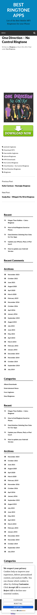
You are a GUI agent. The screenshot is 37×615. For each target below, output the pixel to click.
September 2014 (14, 365)
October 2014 (13, 361)
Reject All (18, 603)
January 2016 (12, 314)
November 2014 (13, 357)
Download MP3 (9, 150)
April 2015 (11, 338)
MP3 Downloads (9, 159)
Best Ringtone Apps (18, 10)
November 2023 (13, 274)
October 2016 (13, 306)
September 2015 (14, 318)
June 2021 (11, 282)
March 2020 (12, 294)
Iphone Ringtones (10, 156)
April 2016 (11, 310)
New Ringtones (10, 49)
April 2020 (11, 290)
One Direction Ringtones (12, 169)
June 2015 (11, 330)
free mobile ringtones (11, 153)
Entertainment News (11, 388)
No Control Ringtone (11, 163)
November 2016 (13, 302)
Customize (18, 600)
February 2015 (13, 346)
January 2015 (12, 350)
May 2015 (11, 334)
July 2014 (11, 369)
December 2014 (13, 354)
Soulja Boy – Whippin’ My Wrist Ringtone (18, 197)
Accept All (18, 607)
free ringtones (9, 392)
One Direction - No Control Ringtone (16, 166)
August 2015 (12, 322)
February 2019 (13, 298)
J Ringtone (12, 47)
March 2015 (12, 342)
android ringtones (10, 147)
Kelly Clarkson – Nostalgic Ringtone (16, 186)
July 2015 (11, 326)
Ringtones (7, 172)
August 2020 (12, 286)
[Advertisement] (18, 73)
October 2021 (13, 278)
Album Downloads (10, 384)
